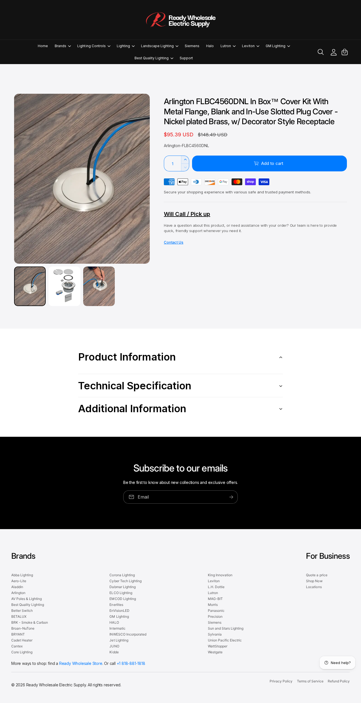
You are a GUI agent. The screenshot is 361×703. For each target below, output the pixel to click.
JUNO (114, 646)
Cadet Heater (21, 640)
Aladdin (17, 587)
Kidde (113, 652)
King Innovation (220, 575)
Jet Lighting (118, 640)
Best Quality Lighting (152, 58)
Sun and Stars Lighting (225, 628)
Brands (60, 46)
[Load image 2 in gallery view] (64, 286)
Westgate (215, 652)
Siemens (214, 622)
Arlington (18, 593)
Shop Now (314, 581)
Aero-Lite (18, 581)
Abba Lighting (22, 575)
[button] (62, 46)
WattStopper (217, 646)
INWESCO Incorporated (127, 634)
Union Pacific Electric (225, 640)
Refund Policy (339, 681)
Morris (213, 604)
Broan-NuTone (22, 628)
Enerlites (116, 604)
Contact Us (173, 242)
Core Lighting (21, 652)
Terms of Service (310, 681)
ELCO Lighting (120, 593)
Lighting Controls (91, 46)
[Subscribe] (231, 497)
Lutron (226, 46)
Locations (314, 587)
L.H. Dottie (216, 587)
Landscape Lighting (157, 46)
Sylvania (215, 634)
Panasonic (216, 610)
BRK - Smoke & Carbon (29, 622)
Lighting (123, 46)
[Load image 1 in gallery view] (30, 286)
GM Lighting (275, 46)
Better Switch (22, 610)
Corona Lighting (122, 575)
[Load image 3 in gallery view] (99, 286)
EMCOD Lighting (122, 599)
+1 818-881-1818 (131, 663)
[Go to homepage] (180, 19)
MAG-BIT (215, 599)
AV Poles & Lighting (26, 599)
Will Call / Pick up (187, 214)
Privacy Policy (281, 681)
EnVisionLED (119, 610)
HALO (114, 622)
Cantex (17, 646)
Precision (215, 616)
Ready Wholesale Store (80, 663)
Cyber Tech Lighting (125, 581)
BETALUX (19, 616)
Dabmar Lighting (122, 587)
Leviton (248, 46)
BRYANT (18, 634)
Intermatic (117, 628)
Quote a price (316, 575)
